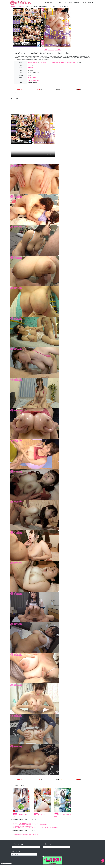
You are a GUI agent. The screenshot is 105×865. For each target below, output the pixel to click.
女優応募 (89, 2)
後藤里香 (54, 62)
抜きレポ (61, 2)
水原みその (30, 62)
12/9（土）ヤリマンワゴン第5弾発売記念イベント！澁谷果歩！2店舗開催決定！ (30, 824)
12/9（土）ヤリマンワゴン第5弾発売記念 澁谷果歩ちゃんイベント (27, 823)
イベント (56, 2)
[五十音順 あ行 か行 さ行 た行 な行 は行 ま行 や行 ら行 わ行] (56, 847)
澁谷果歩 (69, 62)
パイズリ (30, 80)
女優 (51, 2)
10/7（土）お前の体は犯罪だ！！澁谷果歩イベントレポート (25, 826)
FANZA (15, 92)
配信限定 (71, 2)
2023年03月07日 (32, 77)
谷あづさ (41, 62)
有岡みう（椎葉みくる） (61, 62)
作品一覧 (47, 2)
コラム (65, 2)
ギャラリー (51, 49)
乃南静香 (74, 62)
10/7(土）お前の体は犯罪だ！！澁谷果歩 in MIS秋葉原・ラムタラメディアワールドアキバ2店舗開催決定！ (36, 827)
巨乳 (38, 80)
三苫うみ (49, 62)
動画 (46, 49)
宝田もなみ (35, 62)
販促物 (84, 2)
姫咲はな (45, 62)
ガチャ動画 (76, 2)
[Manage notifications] (102, 862)
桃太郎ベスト (31, 67)
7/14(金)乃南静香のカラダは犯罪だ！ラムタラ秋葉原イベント (26, 834)
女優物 (34, 80)
